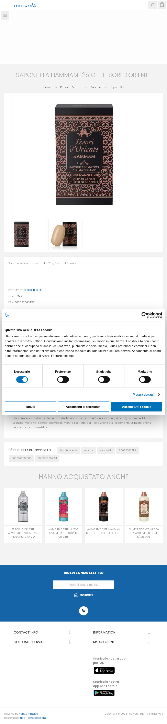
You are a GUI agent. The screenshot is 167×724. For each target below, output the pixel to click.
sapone (88, 450)
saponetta (106, 450)
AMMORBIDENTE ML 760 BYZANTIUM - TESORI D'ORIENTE (144, 533)
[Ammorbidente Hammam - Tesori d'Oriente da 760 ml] (104, 506)
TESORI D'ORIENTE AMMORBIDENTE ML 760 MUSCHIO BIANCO (23, 533)
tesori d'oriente (69, 450)
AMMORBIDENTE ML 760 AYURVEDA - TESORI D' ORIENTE (63, 533)
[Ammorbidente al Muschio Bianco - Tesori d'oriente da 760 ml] (23, 506)
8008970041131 (127, 450)
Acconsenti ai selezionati (83, 406)
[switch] (63, 379)
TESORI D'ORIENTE (35, 290)
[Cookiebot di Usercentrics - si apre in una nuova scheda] (144, 315)
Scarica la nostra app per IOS (109, 660)
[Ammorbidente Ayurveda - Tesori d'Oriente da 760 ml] (63, 506)
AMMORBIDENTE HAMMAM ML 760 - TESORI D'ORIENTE (103, 531)
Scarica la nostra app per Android (106, 684)
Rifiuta (30, 406)
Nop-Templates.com (33, 718)
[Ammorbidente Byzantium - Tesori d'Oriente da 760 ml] (144, 506)
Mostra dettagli (144, 394)
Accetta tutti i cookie (136, 406)
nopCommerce (28, 713)
